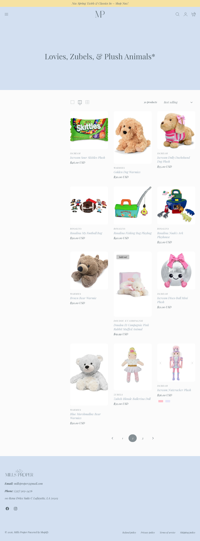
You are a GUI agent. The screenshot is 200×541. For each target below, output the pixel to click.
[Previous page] (112, 438)
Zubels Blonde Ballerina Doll (132, 399)
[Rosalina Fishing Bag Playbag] (133, 205)
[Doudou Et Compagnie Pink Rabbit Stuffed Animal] (133, 284)
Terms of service (167, 532)
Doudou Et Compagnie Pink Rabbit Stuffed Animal (131, 327)
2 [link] (132, 438)
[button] (6, 14)
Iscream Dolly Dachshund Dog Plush (173, 160)
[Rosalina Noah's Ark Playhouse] (176, 205)
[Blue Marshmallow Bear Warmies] (89, 375)
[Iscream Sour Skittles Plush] (89, 130)
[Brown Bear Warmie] (89, 271)
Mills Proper (20, 532)
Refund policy (129, 532)
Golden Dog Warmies (127, 172)
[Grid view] (72, 102)
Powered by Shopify (38, 532)
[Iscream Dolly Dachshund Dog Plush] (176, 130)
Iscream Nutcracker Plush (174, 390)
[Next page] (153, 438)
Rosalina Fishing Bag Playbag (133, 233)
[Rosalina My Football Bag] (89, 205)
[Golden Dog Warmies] (133, 137)
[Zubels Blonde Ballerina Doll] (133, 367)
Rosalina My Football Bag (86, 233)
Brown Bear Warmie (83, 298)
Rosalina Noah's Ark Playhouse (170, 235)
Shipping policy (187, 532)
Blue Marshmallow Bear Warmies (85, 416)
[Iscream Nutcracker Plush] (176, 363)
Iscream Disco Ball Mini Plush (172, 300)
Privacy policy (148, 532)
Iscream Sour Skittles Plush (87, 157)
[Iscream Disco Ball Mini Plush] (176, 271)
